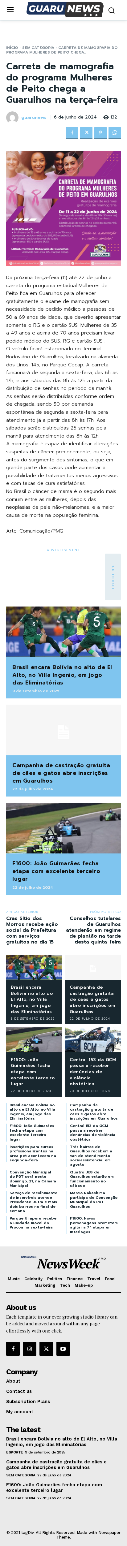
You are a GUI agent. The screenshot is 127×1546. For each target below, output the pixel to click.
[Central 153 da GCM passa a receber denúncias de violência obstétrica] (93, 1039)
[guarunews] (13, 117)
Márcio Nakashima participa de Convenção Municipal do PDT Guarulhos (93, 1199)
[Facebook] (72, 133)
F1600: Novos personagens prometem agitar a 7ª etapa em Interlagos (94, 1225)
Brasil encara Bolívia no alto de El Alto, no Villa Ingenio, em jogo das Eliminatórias (62, 675)
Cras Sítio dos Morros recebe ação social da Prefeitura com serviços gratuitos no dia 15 (32, 930)
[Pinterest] (100, 133)
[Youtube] (63, 1348)
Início (12, 47)
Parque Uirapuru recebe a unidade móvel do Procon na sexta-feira (33, 1223)
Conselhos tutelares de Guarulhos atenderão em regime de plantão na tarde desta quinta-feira (93, 930)
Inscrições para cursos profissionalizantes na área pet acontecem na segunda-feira (33, 1153)
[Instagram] (29, 1348)
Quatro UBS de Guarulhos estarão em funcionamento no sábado (92, 1178)
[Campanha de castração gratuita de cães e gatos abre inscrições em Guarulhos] (63, 730)
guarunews (34, 117)
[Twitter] (86, 133)
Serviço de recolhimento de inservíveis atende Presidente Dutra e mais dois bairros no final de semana (33, 1202)
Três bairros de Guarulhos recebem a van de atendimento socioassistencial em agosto (91, 1156)
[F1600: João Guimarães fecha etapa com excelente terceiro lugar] (63, 828)
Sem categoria (38, 47)
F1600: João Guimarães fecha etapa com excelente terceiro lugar (56, 871)
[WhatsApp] (115, 133)
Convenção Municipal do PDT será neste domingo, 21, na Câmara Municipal (33, 1178)
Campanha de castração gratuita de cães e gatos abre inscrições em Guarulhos (61, 773)
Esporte (14, 1452)
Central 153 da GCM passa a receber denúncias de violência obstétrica (93, 1071)
